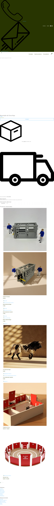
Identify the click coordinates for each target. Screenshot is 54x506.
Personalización (46, 54)
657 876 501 (24, 21)
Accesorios (1, 494)
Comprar (27, 119)
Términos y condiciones (3, 500)
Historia (1, 503)
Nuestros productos (38, 54)
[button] (0, 343)
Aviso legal (1, 499)
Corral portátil (2, 492)
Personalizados (2, 495)
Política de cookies (2, 501)
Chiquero (1, 493)
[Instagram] (52, 26)
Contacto (1, 504)
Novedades (31, 54)
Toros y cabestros (2, 491)
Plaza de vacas (2, 490)
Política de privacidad (3, 502)
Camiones (1, 488)
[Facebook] (50, 26)
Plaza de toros (2, 489)
